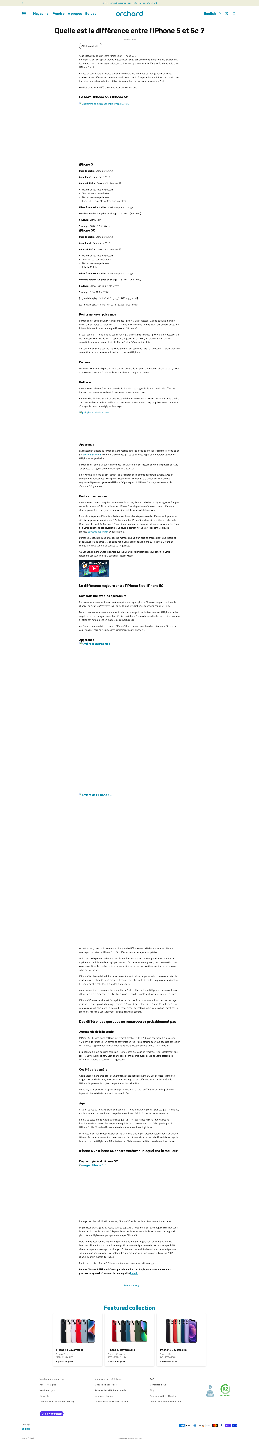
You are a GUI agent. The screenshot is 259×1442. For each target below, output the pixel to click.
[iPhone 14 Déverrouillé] (77, 1329)
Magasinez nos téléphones (108, 1379)
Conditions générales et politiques (129, 1438)
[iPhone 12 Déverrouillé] (181, 1329)
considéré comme (92, 454)
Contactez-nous (158, 1385)
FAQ (152, 1379)
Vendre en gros (47, 1390)
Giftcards (44, 1396)
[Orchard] (129, 13)
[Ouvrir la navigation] (24, 13)
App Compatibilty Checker (163, 1396)
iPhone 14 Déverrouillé (69, 1350)
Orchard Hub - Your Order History (57, 1401)
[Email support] (226, 13)
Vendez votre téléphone (52, 1379)
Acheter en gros (48, 1385)
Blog (152, 1390)
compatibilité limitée (98, 531)
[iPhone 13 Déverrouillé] (129, 1329)
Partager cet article (91, 46)
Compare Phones (104, 1396)
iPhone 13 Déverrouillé (121, 1350)
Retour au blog (131, 1285)
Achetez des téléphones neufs (110, 1390)
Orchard (31, 1438)
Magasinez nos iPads (106, 1385)
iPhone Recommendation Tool (165, 1401)
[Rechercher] (220, 13)
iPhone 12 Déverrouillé (173, 1350)
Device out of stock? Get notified (111, 1401)
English (210, 13)
